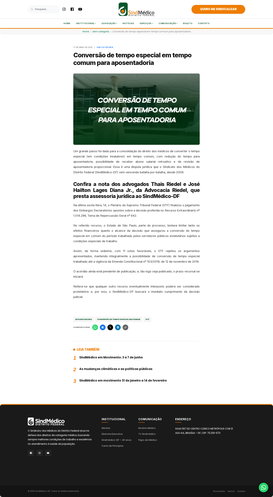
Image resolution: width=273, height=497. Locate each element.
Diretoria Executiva (112, 434)
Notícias (128, 23)
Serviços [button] (146, 23)
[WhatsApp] (95, 327)
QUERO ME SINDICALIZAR (218, 9)
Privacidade (219, 491)
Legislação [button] (109, 23)
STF (147, 319)
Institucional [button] (85, 23)
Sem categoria (101, 31)
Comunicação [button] (167, 23)
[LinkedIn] (118, 327)
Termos (231, 491)
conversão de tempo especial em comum (118, 319)
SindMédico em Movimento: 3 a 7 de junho (111, 357)
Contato (203, 23)
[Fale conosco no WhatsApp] (263, 487)
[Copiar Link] (125, 327)
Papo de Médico (147, 440)
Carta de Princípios (112, 445)
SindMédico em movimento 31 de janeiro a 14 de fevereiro (123, 380)
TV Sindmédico (147, 434)
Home (67, 23)
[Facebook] (103, 327)
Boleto (187, 23)
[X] (110, 327)
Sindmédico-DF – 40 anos (116, 440)
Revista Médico (147, 428)
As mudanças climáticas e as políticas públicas (115, 369)
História (106, 428)
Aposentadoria (83, 319)
